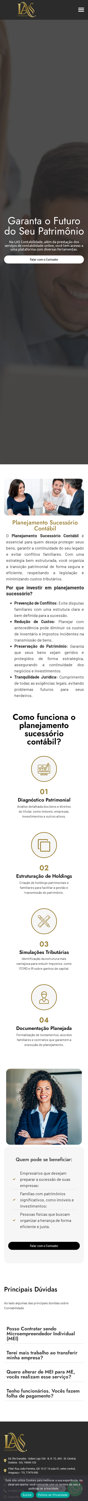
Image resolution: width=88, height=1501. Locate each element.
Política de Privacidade (53, 1494)
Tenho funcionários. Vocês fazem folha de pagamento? (43, 1393)
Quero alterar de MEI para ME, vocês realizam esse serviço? (41, 1374)
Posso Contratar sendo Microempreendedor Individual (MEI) (41, 1333)
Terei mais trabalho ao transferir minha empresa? (42, 1355)
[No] (81, 1488)
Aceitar (27, 1494)
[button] (81, 9)
